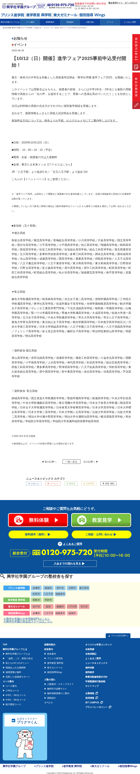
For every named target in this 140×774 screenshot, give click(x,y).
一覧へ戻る (71, 461)
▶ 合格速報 (88, 483)
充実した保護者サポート (17, 677)
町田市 (36, 594)
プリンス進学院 (54, 658)
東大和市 (84, 588)
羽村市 (48, 600)
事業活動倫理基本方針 (96, 677)
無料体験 (89, 667)
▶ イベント (52, 483)
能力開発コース (13, 704)
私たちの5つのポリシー (17, 663)
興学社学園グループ (14, 766)
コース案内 (11, 686)
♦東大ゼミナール (100, 766)
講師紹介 (51, 698)
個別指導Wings (54, 672)
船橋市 (60, 606)
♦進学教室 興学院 (72, 766)
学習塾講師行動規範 (95, 681)
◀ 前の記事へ (49, 461)
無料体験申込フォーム (68, 206)
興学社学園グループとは (17, 654)
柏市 (48, 606)
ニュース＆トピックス (96, 663)
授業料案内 (50, 22)
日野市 (72, 588)
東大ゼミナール (54, 667)
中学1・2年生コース (15, 695)
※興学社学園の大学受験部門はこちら (26, 618)
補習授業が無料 (13, 672)
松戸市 (36, 606)
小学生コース (12, 690)
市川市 (84, 606)
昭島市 (36, 600)
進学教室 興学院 (54, 663)
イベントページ (34, 179)
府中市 (60, 588)
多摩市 (36, 588)
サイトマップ (92, 686)
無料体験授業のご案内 (57, 693)
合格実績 (89, 649)
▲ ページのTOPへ (118, 635)
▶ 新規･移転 (108, 483)
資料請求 (89, 672)
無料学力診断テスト (56, 688)
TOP (5, 644)
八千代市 (72, 606)
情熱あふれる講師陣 (15, 667)
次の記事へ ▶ (90, 461)
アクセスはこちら (60, 164)
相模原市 (60, 594)
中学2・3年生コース (15, 700)
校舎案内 (51, 654)
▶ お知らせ (33, 483)
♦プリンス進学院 (44, 766)
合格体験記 (90, 654)
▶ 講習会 (71, 483)
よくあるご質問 (130, 22)
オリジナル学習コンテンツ (98, 644)
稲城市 (48, 588)
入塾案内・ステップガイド (60, 684)
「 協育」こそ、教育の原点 (19, 658)
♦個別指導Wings (127, 766)
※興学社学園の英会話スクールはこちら (28, 621)
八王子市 (48, 594)
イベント (110, 22)
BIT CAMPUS (122, 3)
